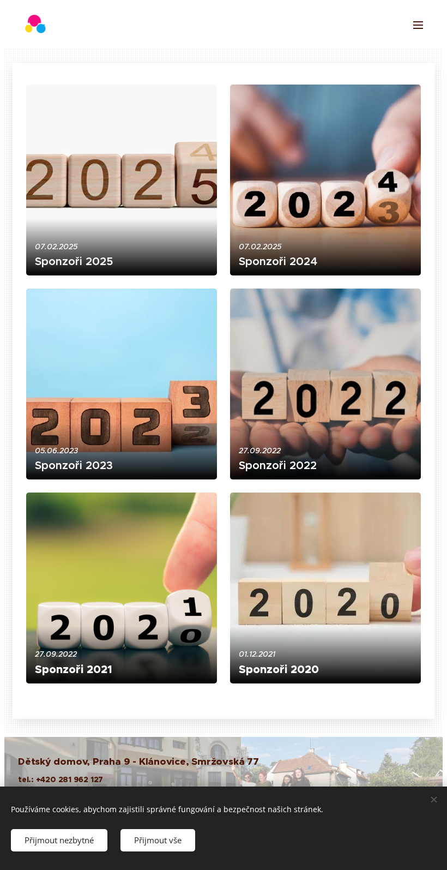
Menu (418, 24)
